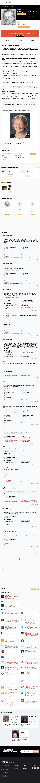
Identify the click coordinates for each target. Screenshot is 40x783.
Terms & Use (25, 768)
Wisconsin (6, 6)
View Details (7, 214)
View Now (10, 192)
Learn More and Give (20, 35)
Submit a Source (35, 589)
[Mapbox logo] (4, 569)
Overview (7, 40)
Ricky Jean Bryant (12, 6)
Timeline (20, 40)
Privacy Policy (25, 766)
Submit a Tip (32, 153)
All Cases (2, 6)
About (15, 770)
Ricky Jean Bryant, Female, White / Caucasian (29, 480)
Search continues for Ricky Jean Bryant (11, 254)
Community (16, 766)
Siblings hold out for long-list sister (27, 256)
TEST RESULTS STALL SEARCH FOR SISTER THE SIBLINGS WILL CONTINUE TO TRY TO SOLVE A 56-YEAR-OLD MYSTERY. (29, 501)
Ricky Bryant (7, 256)
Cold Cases (16, 765)
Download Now (8, 176)
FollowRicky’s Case (21, 14)
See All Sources (7, 194)
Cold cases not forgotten (26, 355)
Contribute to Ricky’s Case (24, 27)
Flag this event (34, 259)
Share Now (27, 175)
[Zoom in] (37, 552)
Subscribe (36, 751)
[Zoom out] (37, 554)
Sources (32, 40)
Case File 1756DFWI (8, 480)
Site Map (24, 765)
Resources (16, 768)
